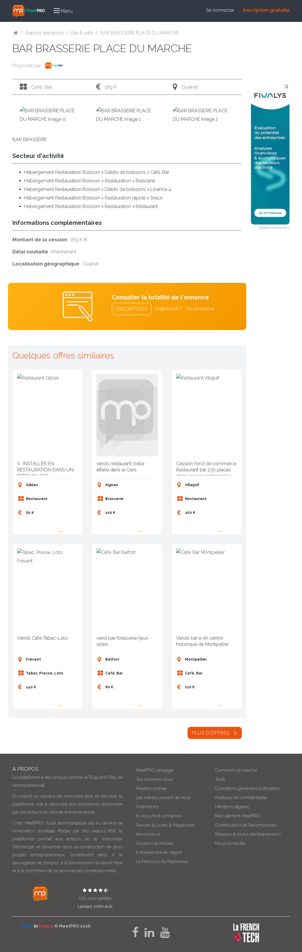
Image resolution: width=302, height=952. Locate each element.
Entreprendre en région (159, 852)
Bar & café (82, 33)
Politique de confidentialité (241, 797)
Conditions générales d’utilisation (247, 788)
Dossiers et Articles (154, 843)
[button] (63, 11)
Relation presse (151, 788)
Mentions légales (232, 806)
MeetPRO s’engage (154, 770)
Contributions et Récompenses (246, 825)
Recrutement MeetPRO (237, 816)
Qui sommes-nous (154, 779)
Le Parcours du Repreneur (162, 861)
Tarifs (220, 779)
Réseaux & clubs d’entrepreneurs (248, 834)
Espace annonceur (274, 227)
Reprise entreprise (44, 33)
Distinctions (147, 806)
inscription (131, 309)
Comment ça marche (236, 770)
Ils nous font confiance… (159, 816)
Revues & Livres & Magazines (165, 825)
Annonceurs (148, 834)
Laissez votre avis (95, 906)
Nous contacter (230, 843)
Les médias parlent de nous (163, 797)
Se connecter (220, 10)
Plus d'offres (211, 733)
